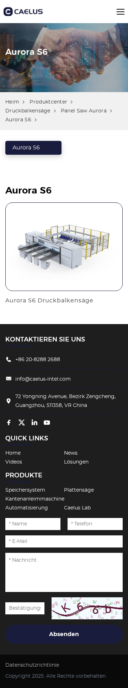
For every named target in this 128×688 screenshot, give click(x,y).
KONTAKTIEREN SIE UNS (45, 340)
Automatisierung (26, 508)
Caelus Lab (77, 508)
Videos (13, 462)
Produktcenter (48, 102)
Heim (12, 102)
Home (13, 453)
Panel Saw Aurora (84, 111)
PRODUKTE (23, 475)
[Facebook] (8, 423)
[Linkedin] (34, 423)
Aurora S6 (18, 119)
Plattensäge (79, 490)
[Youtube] (46, 423)
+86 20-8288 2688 (37, 359)
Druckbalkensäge (27, 111)
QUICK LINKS (26, 438)
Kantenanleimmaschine (34, 499)
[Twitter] (22, 423)
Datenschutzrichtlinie (32, 665)
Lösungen (76, 462)
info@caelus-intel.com (43, 379)
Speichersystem (25, 490)
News (71, 453)
